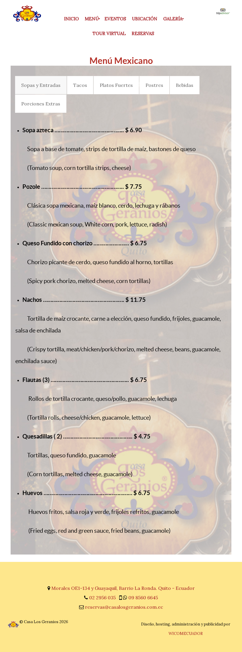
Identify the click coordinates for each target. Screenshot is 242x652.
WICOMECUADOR (186, 633)
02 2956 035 (102, 597)
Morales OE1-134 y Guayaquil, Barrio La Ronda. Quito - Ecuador (123, 588)
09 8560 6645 (143, 597)
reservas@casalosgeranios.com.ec (124, 607)
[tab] (41, 85)
